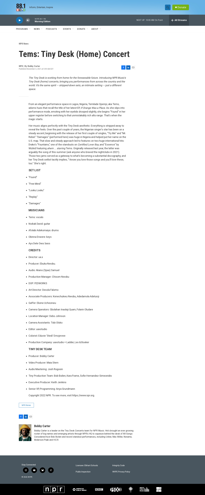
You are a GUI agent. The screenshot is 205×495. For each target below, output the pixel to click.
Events (67, 29)
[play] (19, 20)
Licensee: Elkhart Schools (87, 465)
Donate (182, 7)
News (37, 29)
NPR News (24, 43)
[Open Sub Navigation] (30, 29)
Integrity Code (118, 465)
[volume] (28, 20)
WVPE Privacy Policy (121, 472)
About (94, 29)
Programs (22, 29)
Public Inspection (83, 472)
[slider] (32, 20)
